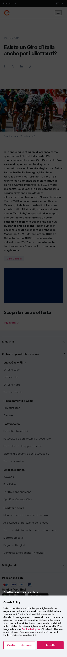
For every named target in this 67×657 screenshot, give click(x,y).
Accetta (50, 645)
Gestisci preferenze (19, 645)
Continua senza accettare (20, 592)
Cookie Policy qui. (31, 629)
